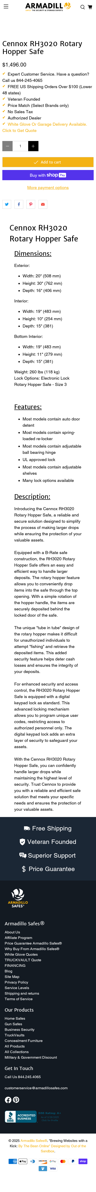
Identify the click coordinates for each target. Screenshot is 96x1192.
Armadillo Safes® (34, 1141)
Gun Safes (13, 1024)
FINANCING (15, 965)
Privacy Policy (16, 982)
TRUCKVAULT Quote (23, 960)
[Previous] (10, 26)
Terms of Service (19, 999)
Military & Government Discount (31, 1057)
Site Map (12, 976)
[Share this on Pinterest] (30, 204)
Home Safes (15, 1018)
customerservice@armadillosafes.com (36, 1088)
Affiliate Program (18, 938)
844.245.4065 (29, 1077)
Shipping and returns (22, 993)
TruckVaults (14, 1035)
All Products (15, 1046)
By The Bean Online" (34, 1146)
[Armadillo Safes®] (48, 7)
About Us (12, 932)
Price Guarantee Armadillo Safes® (33, 943)
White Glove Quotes (21, 954)
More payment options (48, 187)
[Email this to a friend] (42, 204)
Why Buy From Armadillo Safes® (32, 949)
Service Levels (17, 988)
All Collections (17, 1052)
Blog (8, 971)
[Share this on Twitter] (6, 204)
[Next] (86, 26)
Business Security (19, 1029)
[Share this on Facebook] (18, 204)
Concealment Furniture (24, 1040)
